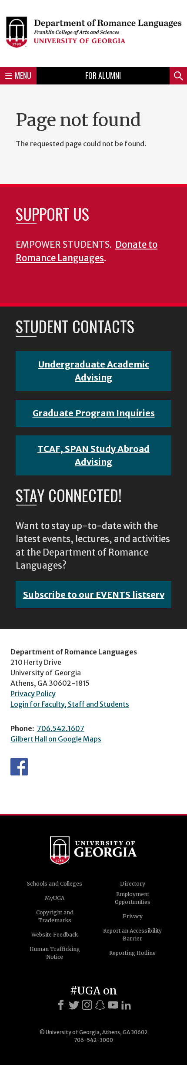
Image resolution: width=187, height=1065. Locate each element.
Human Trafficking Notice (55, 953)
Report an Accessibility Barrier (132, 934)
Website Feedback (54, 934)
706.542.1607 (60, 728)
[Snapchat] (100, 1005)
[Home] (93, 32)
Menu (23, 75)
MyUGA (54, 898)
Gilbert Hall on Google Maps (55, 739)
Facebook (19, 766)
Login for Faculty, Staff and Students (69, 704)
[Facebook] (61, 1005)
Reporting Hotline (132, 953)
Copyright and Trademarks (54, 916)
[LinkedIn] (126, 1005)
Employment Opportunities (132, 898)
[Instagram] (87, 1005)
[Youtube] (113, 1005)
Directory (132, 883)
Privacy (133, 916)
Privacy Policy (33, 693)
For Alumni (103, 75)
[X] (74, 1005)
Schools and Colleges (54, 883)
